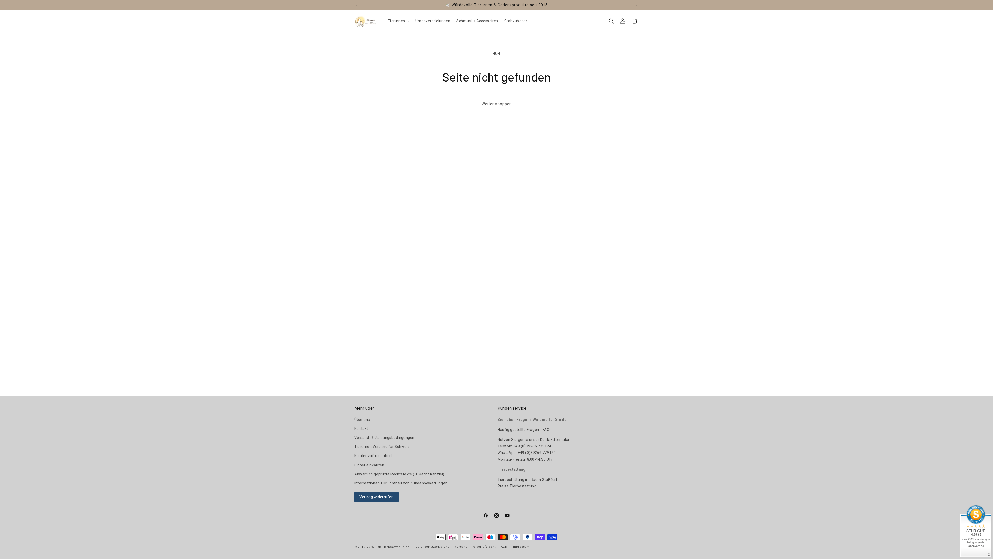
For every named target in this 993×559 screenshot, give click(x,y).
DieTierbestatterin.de (393, 547)
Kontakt (361, 428)
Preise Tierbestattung (517, 486)
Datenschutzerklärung (433, 546)
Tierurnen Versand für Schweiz (382, 447)
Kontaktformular (554, 440)
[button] (398, 21)
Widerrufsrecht (484, 546)
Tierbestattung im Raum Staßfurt (528, 479)
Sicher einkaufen (369, 465)
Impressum (521, 546)
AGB (504, 546)
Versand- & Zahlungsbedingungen (384, 438)
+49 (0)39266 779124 (532, 446)
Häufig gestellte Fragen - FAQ (524, 430)
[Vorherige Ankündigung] (356, 5)
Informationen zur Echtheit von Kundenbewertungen (401, 483)
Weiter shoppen (497, 103)
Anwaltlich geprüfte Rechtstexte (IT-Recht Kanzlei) (399, 474)
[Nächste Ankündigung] (637, 5)
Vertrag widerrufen (376, 497)
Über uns (362, 419)
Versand (461, 546)
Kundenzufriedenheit (373, 456)
